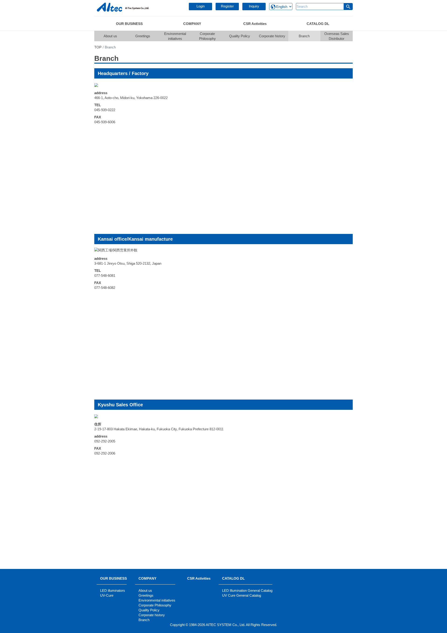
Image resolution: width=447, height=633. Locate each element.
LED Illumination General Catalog (247, 590)
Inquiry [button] (254, 6)
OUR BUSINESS (113, 578)
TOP (98, 47)
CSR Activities (198, 578)
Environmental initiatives (175, 36)
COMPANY (147, 578)
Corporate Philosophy (207, 36)
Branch (304, 36)
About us (110, 36)
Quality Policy (239, 36)
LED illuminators (112, 590)
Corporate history (272, 36)
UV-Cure (106, 595)
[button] (348, 6)
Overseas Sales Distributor (336, 36)
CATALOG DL (233, 578)
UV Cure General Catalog (241, 595)
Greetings (142, 36)
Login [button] (200, 6)
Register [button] (227, 6)
